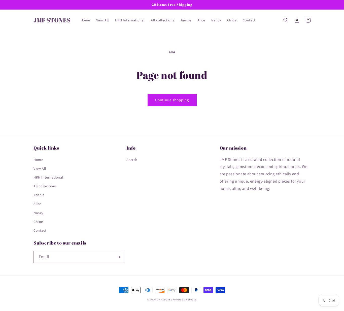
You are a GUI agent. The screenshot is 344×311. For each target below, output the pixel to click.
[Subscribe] (118, 257)
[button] (285, 20)
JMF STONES (164, 299)
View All (39, 168)
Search (131, 159)
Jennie (39, 195)
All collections (45, 186)
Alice (37, 203)
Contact (39, 230)
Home (38, 159)
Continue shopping (172, 99)
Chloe (38, 221)
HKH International (48, 177)
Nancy (38, 213)
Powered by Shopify (185, 299)
